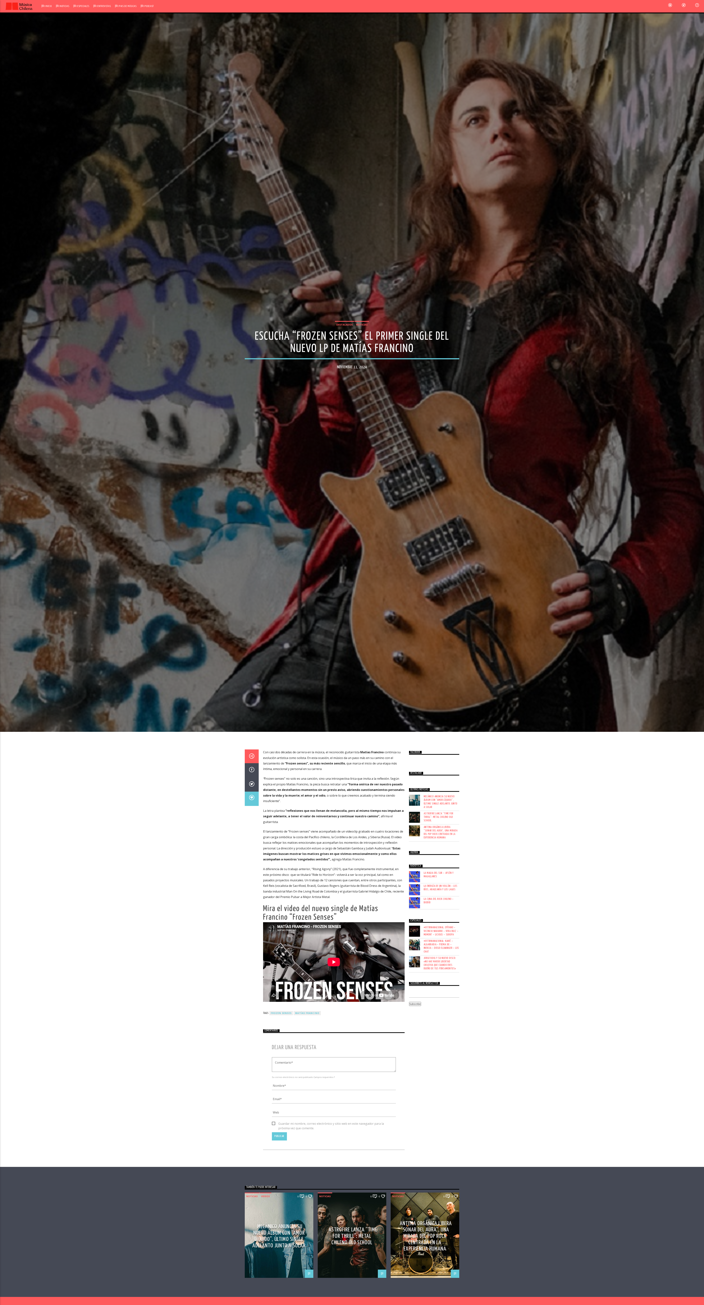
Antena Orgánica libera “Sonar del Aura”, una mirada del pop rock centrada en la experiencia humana (441, 838)
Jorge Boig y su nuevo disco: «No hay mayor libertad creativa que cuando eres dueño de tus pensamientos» (440, 969)
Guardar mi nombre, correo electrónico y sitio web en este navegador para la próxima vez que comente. (331, 1129)
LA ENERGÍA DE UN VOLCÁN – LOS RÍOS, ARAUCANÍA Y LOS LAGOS (440, 893)
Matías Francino (307, 1018)
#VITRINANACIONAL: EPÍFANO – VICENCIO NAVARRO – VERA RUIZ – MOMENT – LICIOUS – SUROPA (441, 936)
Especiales (83, 6)
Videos (265, 1201)
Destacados (344, 327)
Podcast (149, 6)
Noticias (64, 6)
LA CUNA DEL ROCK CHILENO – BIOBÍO (439, 906)
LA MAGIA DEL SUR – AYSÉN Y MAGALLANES (439, 880)
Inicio (48, 6)
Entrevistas (104, 6)
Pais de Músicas (128, 6)
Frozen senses (281, 1018)
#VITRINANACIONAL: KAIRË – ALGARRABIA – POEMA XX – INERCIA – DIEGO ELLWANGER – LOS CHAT (441, 952)
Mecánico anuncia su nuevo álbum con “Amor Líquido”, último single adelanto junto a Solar (440, 807)
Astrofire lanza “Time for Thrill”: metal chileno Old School (438, 822)
